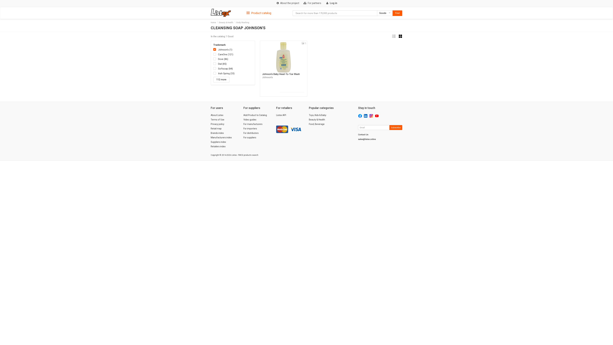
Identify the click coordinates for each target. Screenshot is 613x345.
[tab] (259, 12)
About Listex (217, 115)
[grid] (400, 36)
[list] (394, 36)
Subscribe (396, 127)
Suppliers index (218, 142)
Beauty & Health (226, 22)
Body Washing (242, 22)
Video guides (249, 119)
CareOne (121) (225, 54)
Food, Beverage (317, 124)
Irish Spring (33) (226, 73)
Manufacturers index (221, 137)
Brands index (217, 133)
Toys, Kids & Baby (317, 115)
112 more (221, 79)
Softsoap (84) (225, 68)
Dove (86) (223, 59)
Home (213, 22)
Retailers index (218, 146)
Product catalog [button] (261, 13)
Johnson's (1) (225, 49)
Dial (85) (222, 63)
